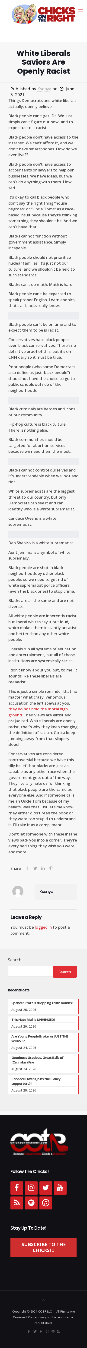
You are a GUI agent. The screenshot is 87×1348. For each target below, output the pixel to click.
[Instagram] (31, 1187)
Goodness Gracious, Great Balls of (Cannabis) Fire (37, 1059)
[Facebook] (16, 1187)
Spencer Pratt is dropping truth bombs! (41, 1002)
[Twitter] (45, 1187)
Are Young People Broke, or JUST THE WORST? (39, 1038)
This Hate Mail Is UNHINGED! (33, 1019)
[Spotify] (31, 1202)
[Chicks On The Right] (43, 13)
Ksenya (44, 89)
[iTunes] (45, 1202)
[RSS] (16, 1202)
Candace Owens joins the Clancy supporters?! (35, 1081)
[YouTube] (60, 1187)
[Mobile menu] (81, 9)
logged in (43, 927)
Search (14, 959)
